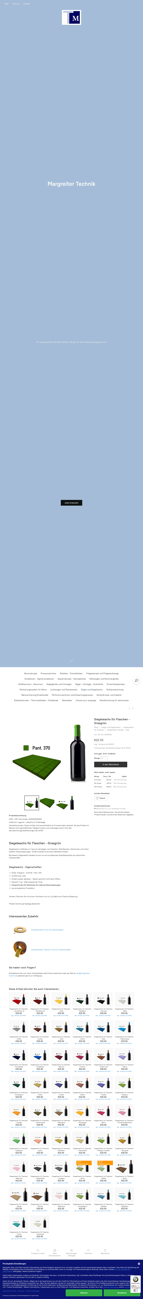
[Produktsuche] (137, 680)
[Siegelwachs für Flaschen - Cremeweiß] (82, 1139)
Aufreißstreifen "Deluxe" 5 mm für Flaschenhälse (51, 950)
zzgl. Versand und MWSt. (104, 744)
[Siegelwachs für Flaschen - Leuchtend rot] (18, 999)
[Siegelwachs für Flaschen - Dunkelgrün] (18, 1083)
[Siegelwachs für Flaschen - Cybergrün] (18, 1139)
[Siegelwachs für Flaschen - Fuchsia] (82, 1055)
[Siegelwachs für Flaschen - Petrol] (82, 1027)
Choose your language (86, 700)
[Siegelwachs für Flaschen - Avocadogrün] (82, 1194)
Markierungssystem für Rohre (33, 689)
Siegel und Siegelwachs (92, 689)
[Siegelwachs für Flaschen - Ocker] (39, 1083)
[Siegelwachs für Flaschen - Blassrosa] (61, 1194)
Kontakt (26, 4)
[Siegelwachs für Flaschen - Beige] (18, 1194)
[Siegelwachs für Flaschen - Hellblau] (103, 1194)
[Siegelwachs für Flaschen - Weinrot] (61, 1055)
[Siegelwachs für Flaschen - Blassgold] (61, 1111)
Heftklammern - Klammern (30, 684)
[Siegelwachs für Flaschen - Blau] (103, 1027)
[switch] (135, 1290)
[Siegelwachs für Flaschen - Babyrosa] (18, 1167)
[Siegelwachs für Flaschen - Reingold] (124, 1139)
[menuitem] (129, 708)
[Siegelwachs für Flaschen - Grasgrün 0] (31, 803)
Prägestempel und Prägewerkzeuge (102, 673)
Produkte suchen (38, 1253)
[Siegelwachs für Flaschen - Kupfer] (39, 1027)
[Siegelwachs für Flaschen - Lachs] (39, 1139)
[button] (101, 798)
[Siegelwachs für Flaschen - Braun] (124, 1167)
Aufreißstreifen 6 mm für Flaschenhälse (47, 930)
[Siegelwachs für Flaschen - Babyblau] (124, 1194)
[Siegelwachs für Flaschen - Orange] (18, 1111)
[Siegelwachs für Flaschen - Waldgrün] (82, 999)
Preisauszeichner (48, 673)
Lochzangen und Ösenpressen (63, 689)
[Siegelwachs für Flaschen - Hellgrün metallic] (103, 1139)
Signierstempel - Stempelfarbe (72, 679)
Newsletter (67, 700)
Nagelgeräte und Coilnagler (59, 684)
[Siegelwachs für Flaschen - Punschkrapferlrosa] (124, 1111)
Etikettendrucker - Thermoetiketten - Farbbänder (36, 700)
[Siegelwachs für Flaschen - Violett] (61, 1083)
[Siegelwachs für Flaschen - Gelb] (61, 999)
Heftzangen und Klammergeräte (104, 679)
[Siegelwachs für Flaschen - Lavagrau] (61, 1167)
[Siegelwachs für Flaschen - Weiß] (124, 999)
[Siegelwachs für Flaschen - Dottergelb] (82, 1111)
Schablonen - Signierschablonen (39, 679)
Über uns (16, 4)
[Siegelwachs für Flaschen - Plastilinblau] (124, 1027)
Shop (6, 4)
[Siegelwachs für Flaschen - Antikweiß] (39, 1222)
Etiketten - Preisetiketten (71, 673)
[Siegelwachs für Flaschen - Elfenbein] (61, 1139)
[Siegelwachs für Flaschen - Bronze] (39, 1194)
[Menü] (139, 1276)
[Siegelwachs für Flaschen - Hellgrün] (124, 1083)
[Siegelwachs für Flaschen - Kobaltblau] (39, 1055)
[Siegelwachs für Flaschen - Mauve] (124, 1055)
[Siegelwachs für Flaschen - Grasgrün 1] (47, 803)
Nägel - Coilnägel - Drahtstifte (89, 684)
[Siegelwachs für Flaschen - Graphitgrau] (39, 1167)
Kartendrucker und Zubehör (109, 695)
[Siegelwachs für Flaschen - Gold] (61, 1027)
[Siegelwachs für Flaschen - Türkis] (18, 1222)
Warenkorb (105, 1253)
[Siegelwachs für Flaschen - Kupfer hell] (103, 1055)
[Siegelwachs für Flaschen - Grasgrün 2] (65, 803)
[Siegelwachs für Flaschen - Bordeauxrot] (39, 999)
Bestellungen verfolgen (71, 1254)
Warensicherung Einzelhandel (34, 695)
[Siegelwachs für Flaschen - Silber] (18, 1027)
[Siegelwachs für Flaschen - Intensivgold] (39, 1111)
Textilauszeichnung (114, 689)
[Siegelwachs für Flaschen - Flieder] (103, 1083)
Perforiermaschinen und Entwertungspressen (72, 695)
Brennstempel (30, 673)
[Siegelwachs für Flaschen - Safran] (82, 1083)
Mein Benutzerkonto (55, 1254)
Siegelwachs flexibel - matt (118, 730)
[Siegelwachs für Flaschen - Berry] (103, 1111)
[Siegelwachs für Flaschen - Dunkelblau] (18, 1055)
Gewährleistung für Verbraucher (114, 700)
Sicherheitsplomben (116, 684)
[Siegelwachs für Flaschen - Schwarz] (103, 999)
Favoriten (88, 1253)
